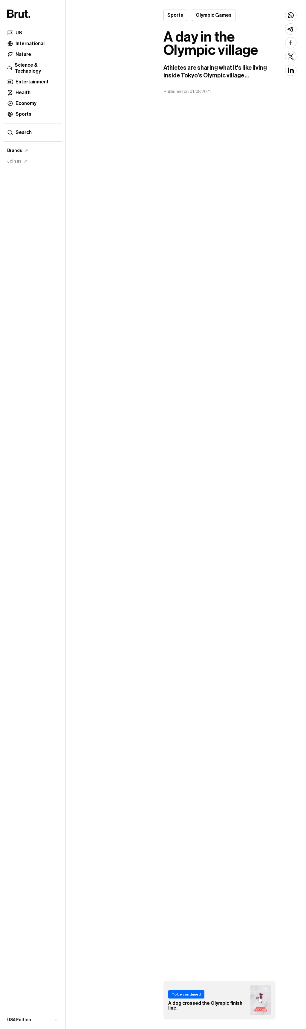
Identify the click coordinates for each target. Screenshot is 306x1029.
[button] (33, 1020)
